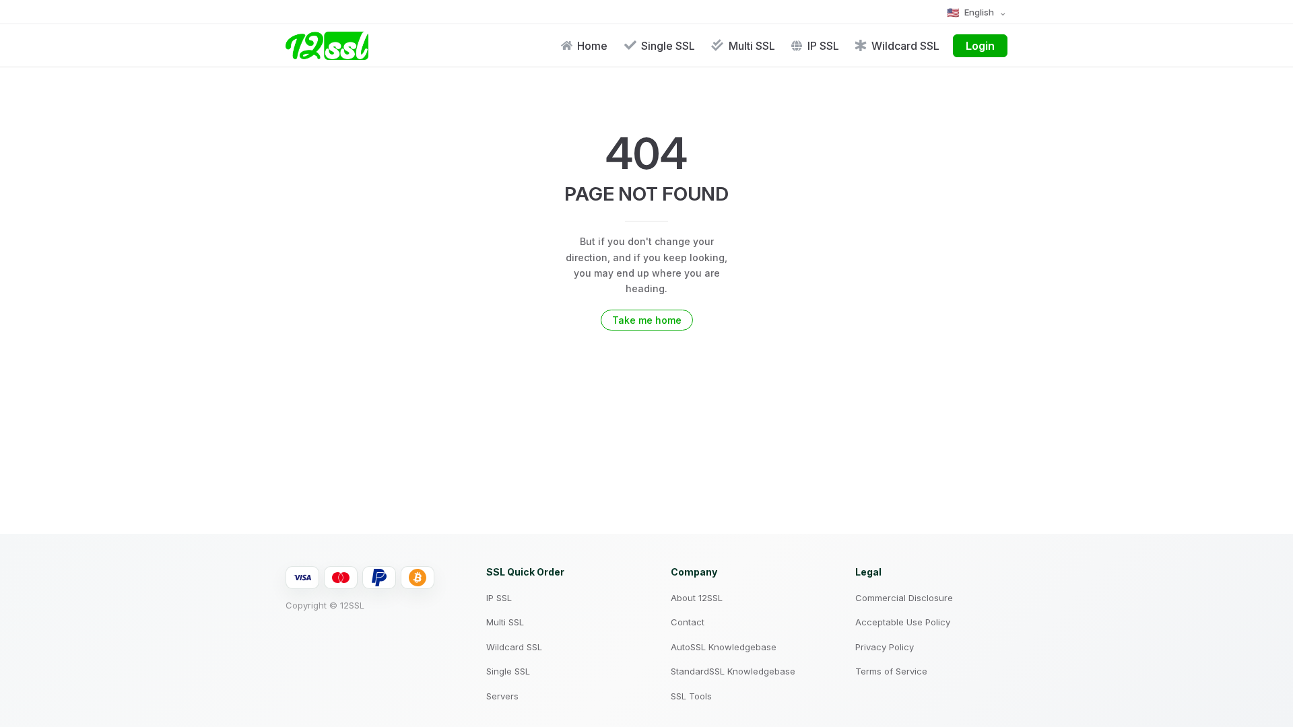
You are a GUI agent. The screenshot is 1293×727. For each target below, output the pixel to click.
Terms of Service (891, 671)
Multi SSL (505, 622)
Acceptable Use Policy (902, 622)
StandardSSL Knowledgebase (733, 671)
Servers (502, 696)
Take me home (647, 320)
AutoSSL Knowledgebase (723, 647)
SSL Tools (691, 696)
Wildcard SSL (514, 647)
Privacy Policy (884, 647)
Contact (687, 622)
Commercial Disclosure (904, 597)
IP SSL (499, 597)
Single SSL (508, 671)
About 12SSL (697, 597)
